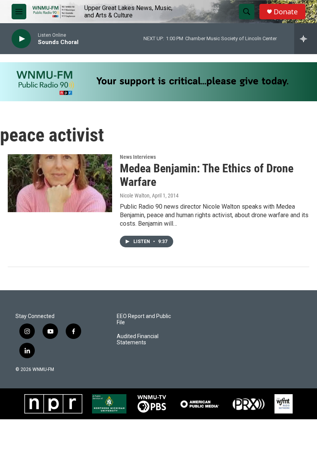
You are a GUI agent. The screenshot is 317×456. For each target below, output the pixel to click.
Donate (286, 12)
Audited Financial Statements (137, 339)
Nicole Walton (135, 195)
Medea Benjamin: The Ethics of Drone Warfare (206, 175)
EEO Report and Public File (144, 319)
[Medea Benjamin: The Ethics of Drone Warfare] (60, 183)
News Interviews (138, 157)
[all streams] (305, 38)
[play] (21, 38)
